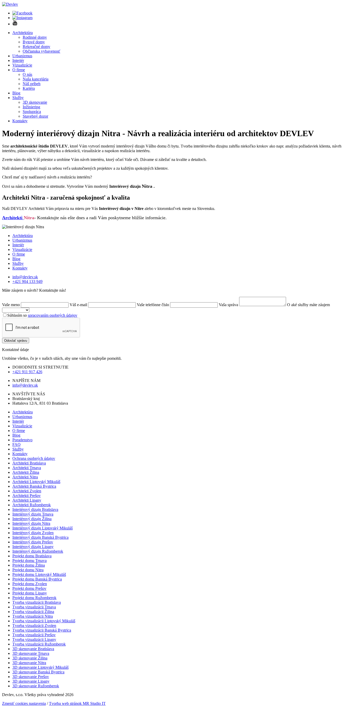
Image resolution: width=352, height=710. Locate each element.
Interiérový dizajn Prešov (32, 542)
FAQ (16, 444)
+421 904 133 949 (27, 281)
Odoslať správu (15, 340)
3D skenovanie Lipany (30, 681)
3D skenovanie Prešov (30, 676)
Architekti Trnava (26, 468)
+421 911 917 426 (27, 372)
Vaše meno (11, 305)
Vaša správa (228, 305)
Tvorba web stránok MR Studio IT (77, 703)
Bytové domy (34, 42)
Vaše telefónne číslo (153, 305)
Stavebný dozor (35, 116)
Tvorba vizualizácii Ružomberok (39, 644)
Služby (18, 97)
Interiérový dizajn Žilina (32, 519)
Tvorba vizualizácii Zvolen (34, 625)
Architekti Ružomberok (31, 505)
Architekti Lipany (26, 500)
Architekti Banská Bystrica (34, 486)
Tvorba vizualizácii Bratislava (36, 602)
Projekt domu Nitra (28, 570)
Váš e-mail (78, 305)
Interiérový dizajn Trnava (32, 514)
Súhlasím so (42, 315)
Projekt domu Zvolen (29, 584)
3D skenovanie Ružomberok (35, 686)
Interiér (18, 60)
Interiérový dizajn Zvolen (33, 533)
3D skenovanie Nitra (29, 662)
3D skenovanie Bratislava (33, 649)
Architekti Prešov (26, 495)
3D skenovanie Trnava (30, 653)
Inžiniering (31, 107)
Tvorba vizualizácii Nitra (32, 616)
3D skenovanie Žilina (29, 658)
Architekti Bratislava (29, 463)
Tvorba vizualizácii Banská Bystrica (41, 630)
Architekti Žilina (25, 472)
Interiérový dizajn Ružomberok (37, 551)
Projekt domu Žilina (28, 565)
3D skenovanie (35, 102)
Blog (16, 93)
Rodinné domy (35, 37)
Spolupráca (32, 111)
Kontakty (20, 121)
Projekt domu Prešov (29, 588)
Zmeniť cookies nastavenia (24, 703)
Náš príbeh (31, 83)
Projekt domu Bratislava (32, 556)
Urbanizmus (22, 56)
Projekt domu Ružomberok (34, 597)
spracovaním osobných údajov (52, 315)
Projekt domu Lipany (29, 593)
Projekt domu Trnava (29, 560)
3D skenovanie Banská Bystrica (38, 672)
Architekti (13, 217)
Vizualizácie (22, 65)
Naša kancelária (35, 79)
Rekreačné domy (36, 46)
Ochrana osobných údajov (33, 458)
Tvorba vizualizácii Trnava (34, 607)
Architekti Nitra (25, 477)
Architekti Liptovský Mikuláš (36, 481)
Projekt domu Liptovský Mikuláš (39, 574)
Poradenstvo (22, 440)
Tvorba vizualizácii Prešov (34, 635)
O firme (18, 70)
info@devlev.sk (25, 277)
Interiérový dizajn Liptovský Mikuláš (42, 528)
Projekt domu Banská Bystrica (37, 579)
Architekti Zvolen (26, 491)
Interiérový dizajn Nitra (31, 523)
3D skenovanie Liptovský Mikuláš (40, 667)
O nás (27, 74)
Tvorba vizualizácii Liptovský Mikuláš (43, 621)
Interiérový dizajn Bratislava (35, 509)
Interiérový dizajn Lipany (33, 546)
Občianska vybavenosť (41, 51)
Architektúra (22, 32)
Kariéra (29, 88)
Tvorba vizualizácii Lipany (34, 639)
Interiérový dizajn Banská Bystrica (40, 537)
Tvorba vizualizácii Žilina (33, 611)
